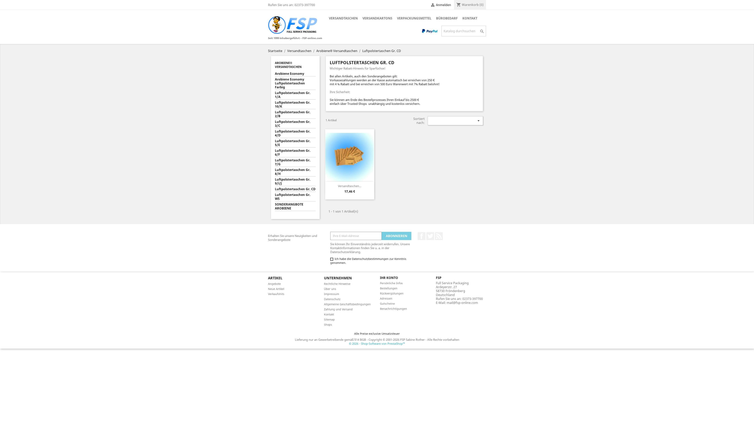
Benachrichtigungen (393, 309)
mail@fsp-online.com (462, 303)
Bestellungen (388, 288)
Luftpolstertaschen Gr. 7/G (292, 162)
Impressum (331, 294)
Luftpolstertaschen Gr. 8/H (292, 172)
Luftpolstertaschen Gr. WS (292, 197)
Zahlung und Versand (338, 309)
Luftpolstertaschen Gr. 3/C (292, 124)
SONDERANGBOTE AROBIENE (289, 206)
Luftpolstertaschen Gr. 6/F (292, 153)
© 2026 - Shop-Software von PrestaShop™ (377, 343)
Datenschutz (332, 299)
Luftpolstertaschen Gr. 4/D (292, 133)
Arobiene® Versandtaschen (288, 65)
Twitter (430, 236)
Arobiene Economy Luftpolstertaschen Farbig (290, 83)
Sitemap (329, 319)
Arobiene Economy (289, 74)
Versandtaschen (343, 18)
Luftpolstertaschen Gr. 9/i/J (292, 181)
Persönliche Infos (391, 283)
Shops (328, 324)
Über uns (330, 289)
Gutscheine (387, 303)
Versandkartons (377, 18)
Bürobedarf (447, 18)
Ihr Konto (389, 278)
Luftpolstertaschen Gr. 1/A (292, 95)
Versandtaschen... (349, 186)
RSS (439, 236)
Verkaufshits (276, 294)
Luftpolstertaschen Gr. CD (295, 189)
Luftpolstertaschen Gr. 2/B (292, 114)
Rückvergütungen (392, 293)
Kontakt (469, 18)
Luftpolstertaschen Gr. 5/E (292, 143)
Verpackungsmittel (414, 18)
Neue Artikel (276, 289)
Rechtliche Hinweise (337, 284)
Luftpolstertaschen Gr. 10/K (292, 105)
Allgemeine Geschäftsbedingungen (347, 304)
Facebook (421, 236)
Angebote (274, 284)
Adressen (386, 298)
